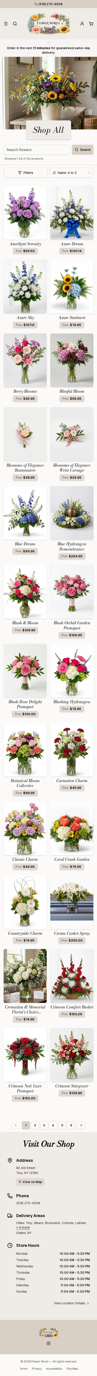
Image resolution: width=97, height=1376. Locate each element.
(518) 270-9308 (50, 4)
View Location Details (69, 1303)
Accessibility (54, 1369)
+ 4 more (23, 1227)
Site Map (72, 1369)
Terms (23, 1369)
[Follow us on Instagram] (48, 1343)
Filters (28, 173)
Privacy (37, 1369)
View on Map (32, 1182)
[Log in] (82, 24)
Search (85, 150)
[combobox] (71, 173)
